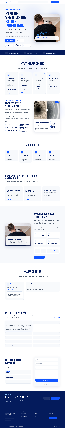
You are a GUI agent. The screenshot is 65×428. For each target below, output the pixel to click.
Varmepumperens (23, 413)
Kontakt (36, 413)
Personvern (55, 426)
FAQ (35, 416)
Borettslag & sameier (24, 416)
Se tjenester (19, 40)
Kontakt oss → (57, 317)
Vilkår (59, 426)
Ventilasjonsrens (23, 411)
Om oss (36, 411)
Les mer (9, 93)
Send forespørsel (46, 380)
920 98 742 (47, 398)
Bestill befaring (10, 40)
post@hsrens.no (51, 413)
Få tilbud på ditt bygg (39, 257)
